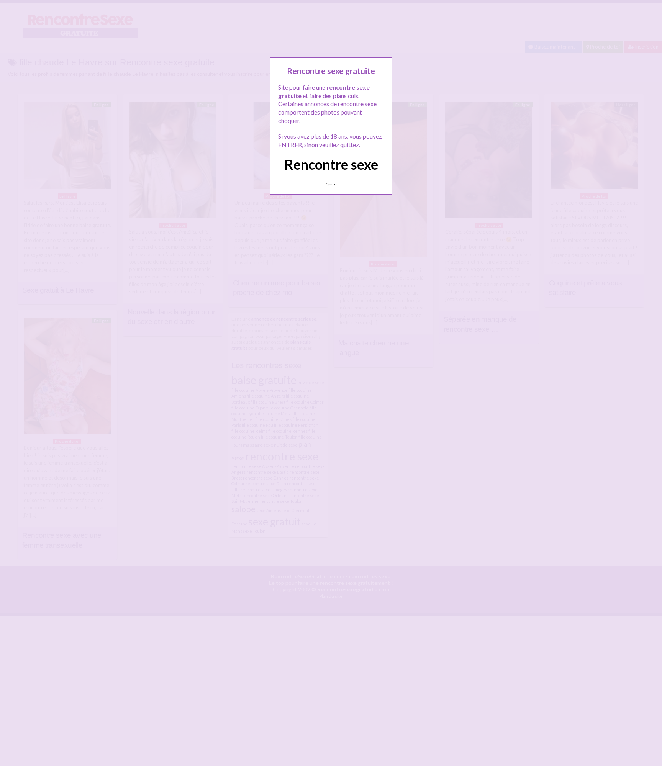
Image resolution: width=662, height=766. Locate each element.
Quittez (331, 184)
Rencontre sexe (331, 164)
